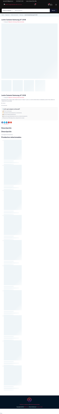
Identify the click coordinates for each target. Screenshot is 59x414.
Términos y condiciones (24, 404)
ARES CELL (26, 406)
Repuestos (7, 15)
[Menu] (56, 4)
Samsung (21, 15)
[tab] (31, 124)
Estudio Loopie (39, 406)
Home (3, 15)
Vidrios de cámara (14, 15)
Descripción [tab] (6, 128)
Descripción (6, 123)
